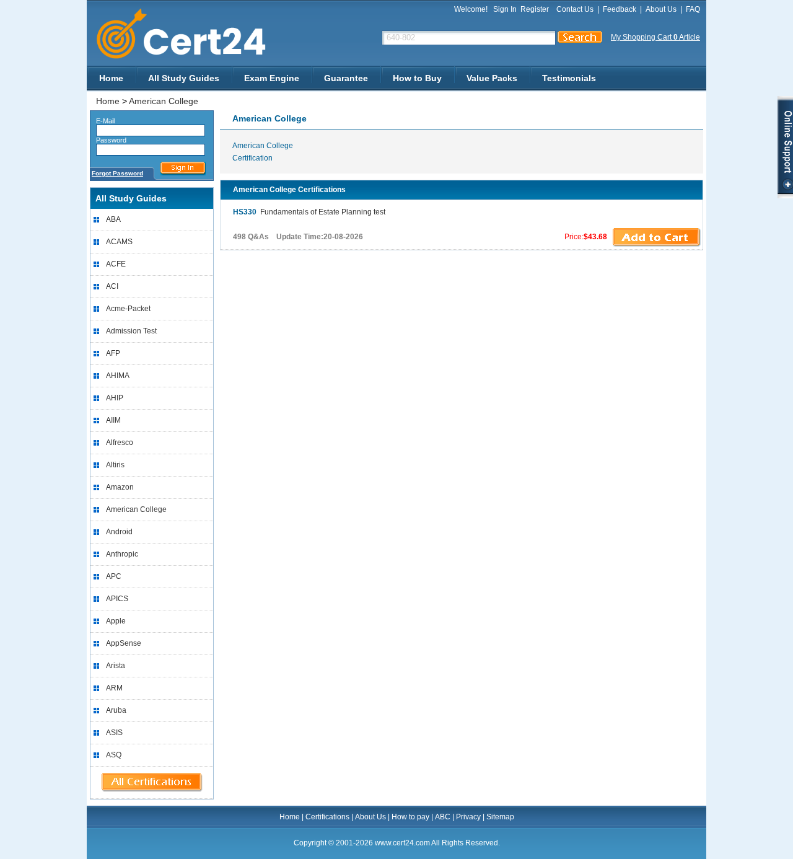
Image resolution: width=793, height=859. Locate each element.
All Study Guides (183, 78)
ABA (113, 219)
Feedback (619, 9)
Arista (115, 665)
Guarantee (346, 78)
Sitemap (500, 817)
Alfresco (119, 442)
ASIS (114, 732)
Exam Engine (271, 78)
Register (534, 9)
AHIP (114, 398)
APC (113, 576)
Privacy (468, 817)
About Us (661, 9)
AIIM (113, 420)
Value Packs (492, 78)
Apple (116, 621)
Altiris (115, 464)
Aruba (116, 710)
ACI (112, 286)
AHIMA (117, 375)
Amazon (120, 487)
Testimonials (569, 78)
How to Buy (417, 78)
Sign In (505, 9)
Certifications (327, 817)
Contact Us (575, 9)
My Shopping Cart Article (655, 37)
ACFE (116, 264)
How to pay (410, 817)
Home (111, 78)
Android (119, 531)
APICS (117, 598)
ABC (442, 817)
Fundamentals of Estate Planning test (309, 212)
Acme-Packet (128, 308)
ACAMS (119, 241)
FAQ (693, 9)
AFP (113, 353)
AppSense (123, 643)
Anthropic (122, 554)
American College (163, 101)
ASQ (113, 755)
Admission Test (131, 331)
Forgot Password (117, 173)
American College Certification (262, 151)
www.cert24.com (192, 33)
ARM (114, 688)
